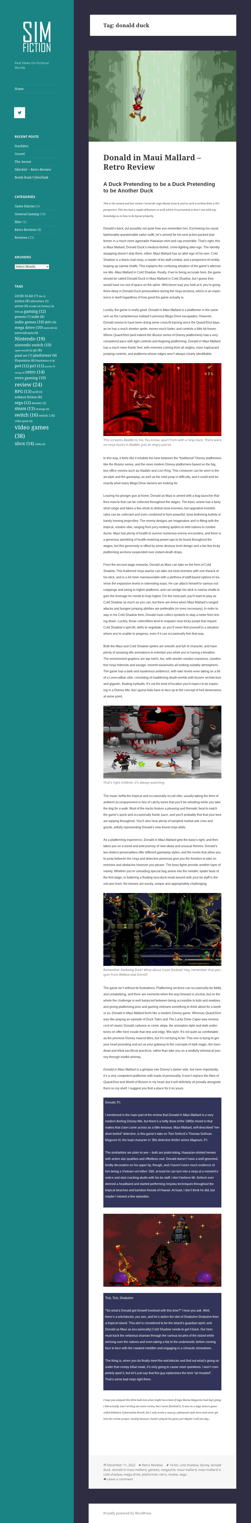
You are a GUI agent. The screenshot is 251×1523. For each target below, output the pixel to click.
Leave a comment (120, 1479)
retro (35, 372)
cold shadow (189, 1465)
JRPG (50, 322)
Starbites (21, 146)
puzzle (50, 366)
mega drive (29, 327)
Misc (18, 222)
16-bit (31, 296)
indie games (29, 322)
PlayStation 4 (45, 360)
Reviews (21, 237)
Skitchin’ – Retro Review (33, 169)
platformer (45, 355)
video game (24, 421)
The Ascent (23, 162)
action (22, 301)
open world (24, 350)
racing (20, 372)
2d (19, 296)
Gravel (20, 154)
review (28, 384)
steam (25, 408)
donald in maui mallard (129, 1470)
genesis (23, 317)
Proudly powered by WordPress (127, 1513)
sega (23, 402)
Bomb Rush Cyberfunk (31, 177)
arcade (35, 306)
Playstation (25, 360)
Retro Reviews (25, 230)
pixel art (23, 355)
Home (19, 89)
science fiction (28, 397)
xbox (24, 443)
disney (204, 1465)
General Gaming (27, 214)
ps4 (22, 365)
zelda (40, 444)
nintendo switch (33, 344)
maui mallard (187, 1470)
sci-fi (37, 392)
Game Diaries (25, 206)
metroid (50, 328)
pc (37, 350)
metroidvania (26, 333)
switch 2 (47, 415)
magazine (168, 1470)
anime (21, 306)
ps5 (37, 365)
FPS (19, 312)
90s (42, 296)
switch (26, 415)
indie (37, 316)
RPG (23, 391)
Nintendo (30, 338)
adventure (39, 301)
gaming (35, 311)
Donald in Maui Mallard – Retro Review (152, 162)
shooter (39, 403)
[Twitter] (20, 113)
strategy (42, 409)
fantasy (47, 306)
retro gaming (30, 377)
